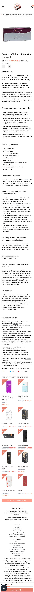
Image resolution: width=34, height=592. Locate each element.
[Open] (4, 588)
